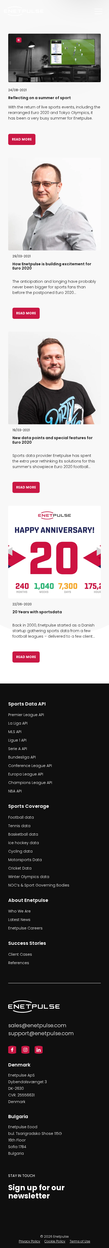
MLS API (14, 732)
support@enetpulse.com (41, 1033)
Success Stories (27, 943)
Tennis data (19, 825)
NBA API (15, 791)
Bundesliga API (22, 757)
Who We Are (19, 911)
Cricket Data (19, 868)
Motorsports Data (25, 859)
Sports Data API (27, 704)
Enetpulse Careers (25, 928)
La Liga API (18, 723)
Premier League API (26, 715)
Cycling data (20, 851)
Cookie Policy (54, 1241)
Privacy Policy (29, 1241)
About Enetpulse (28, 900)
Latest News (19, 919)
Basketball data (23, 834)
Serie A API (17, 749)
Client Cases (20, 954)
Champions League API (30, 783)
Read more (22, 139)
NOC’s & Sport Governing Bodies (38, 885)
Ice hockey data (23, 842)
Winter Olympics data (28, 876)
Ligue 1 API (17, 740)
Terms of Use (80, 1241)
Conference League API (30, 766)
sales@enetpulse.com (37, 1025)
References (18, 962)
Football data (21, 817)
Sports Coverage (28, 806)
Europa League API (25, 774)
